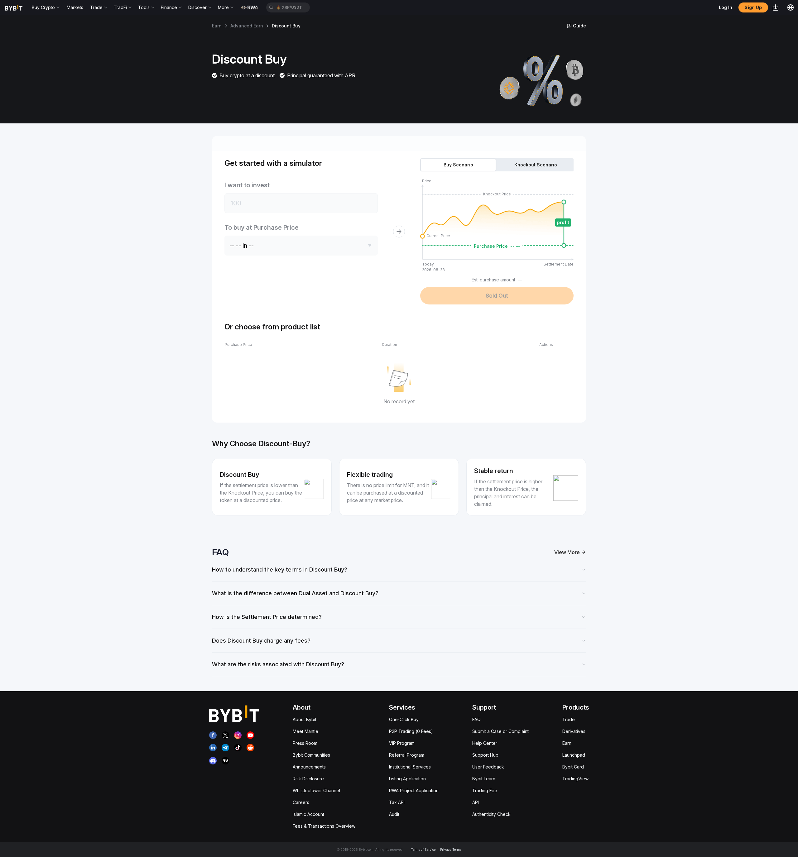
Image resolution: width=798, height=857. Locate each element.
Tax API (397, 802)
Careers (301, 802)
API (475, 802)
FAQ (476, 719)
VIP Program (402, 743)
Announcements (309, 766)
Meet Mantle (305, 731)
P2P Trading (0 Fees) (411, 731)
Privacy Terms (450, 849)
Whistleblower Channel (316, 790)
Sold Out (497, 295)
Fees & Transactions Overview (324, 826)
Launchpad (573, 755)
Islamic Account (308, 814)
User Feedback (488, 766)
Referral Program (406, 755)
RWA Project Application (414, 790)
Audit (394, 814)
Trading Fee (484, 790)
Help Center (484, 743)
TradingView (575, 778)
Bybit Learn (483, 778)
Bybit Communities (311, 755)
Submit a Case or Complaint (500, 731)
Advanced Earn (246, 25)
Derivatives (573, 731)
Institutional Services (410, 766)
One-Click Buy (404, 719)
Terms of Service (423, 849)
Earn (217, 25)
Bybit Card (573, 766)
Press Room (305, 743)
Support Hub (485, 755)
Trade (568, 719)
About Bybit (304, 719)
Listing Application (407, 778)
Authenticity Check (491, 814)
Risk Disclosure (308, 778)
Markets (75, 7)
